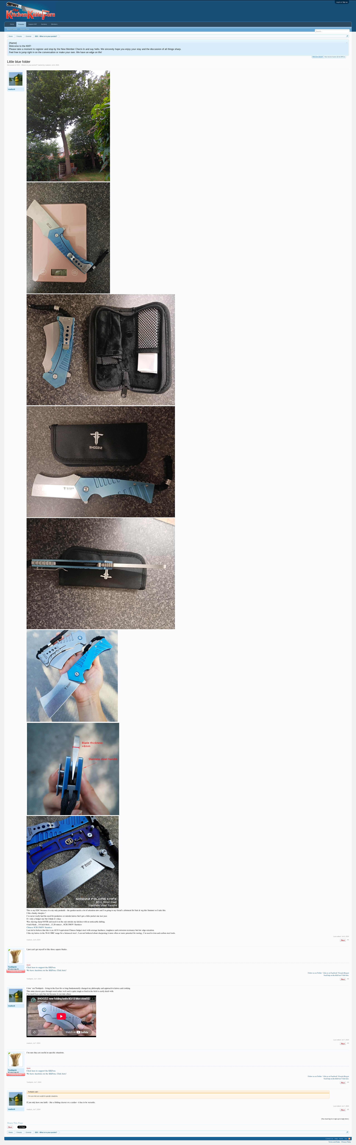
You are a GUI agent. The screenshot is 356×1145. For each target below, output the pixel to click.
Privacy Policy (346, 1142)
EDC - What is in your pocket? (27, 65)
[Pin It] (343, 940)
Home (12, 24)
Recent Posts (24, 29)
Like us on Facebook (330, 973)
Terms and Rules (334, 1142)
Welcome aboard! (318, 57)
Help (336, 1138)
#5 (348, 1109)
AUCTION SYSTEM (189, 43)
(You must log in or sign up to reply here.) (335, 1119)
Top (345, 1138)
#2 (348, 979)
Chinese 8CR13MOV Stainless (39, 927)
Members (54, 24)
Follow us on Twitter (315, 973)
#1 (348, 940)
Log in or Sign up (342, 2)
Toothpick (12, 967)
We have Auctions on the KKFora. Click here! (46, 970)
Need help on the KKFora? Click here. (336, 975)
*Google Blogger (343, 973)
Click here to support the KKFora (41, 967)
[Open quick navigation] (347, 36)
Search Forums (12, 29)
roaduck (48, 65)
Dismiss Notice (347, 43)
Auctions (44, 24)
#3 (348, 1043)
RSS (349, 1139)
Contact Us (329, 1138)
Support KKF (32, 24)
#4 (348, 1082)
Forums (21, 24)
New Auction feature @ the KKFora (335, 57)
